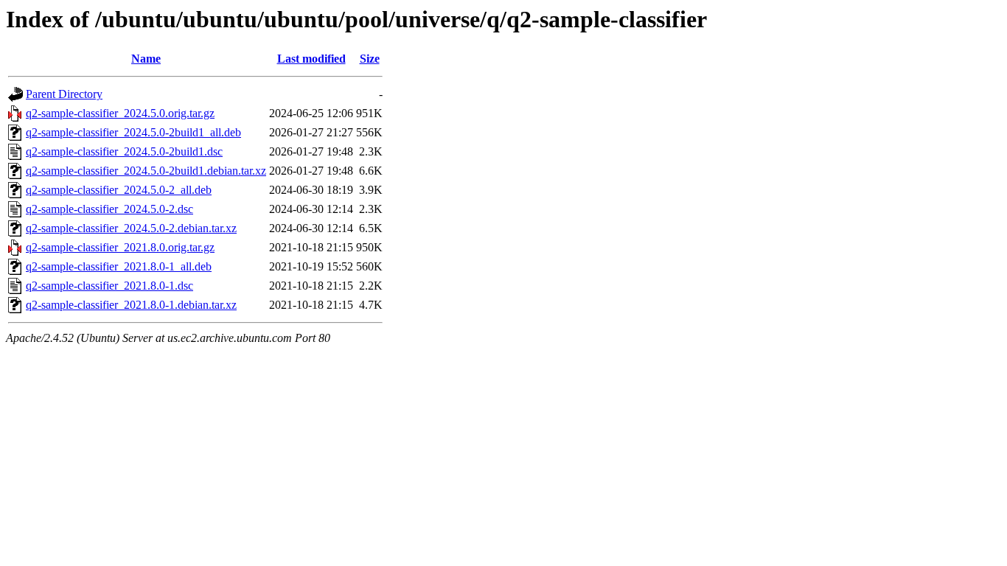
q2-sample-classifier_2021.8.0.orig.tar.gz (120, 247)
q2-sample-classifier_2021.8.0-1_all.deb (119, 266)
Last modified (311, 58)
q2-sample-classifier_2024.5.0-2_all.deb (119, 190)
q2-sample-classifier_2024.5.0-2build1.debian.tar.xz (146, 170)
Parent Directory (64, 94)
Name (146, 58)
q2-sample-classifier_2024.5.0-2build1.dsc (124, 151)
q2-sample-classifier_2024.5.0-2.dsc (109, 209)
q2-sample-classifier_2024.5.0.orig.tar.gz (120, 113)
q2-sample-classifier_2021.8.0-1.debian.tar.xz (131, 304)
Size (370, 58)
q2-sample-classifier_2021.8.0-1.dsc (109, 285)
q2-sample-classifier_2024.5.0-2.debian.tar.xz (131, 228)
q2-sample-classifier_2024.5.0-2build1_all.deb (133, 132)
